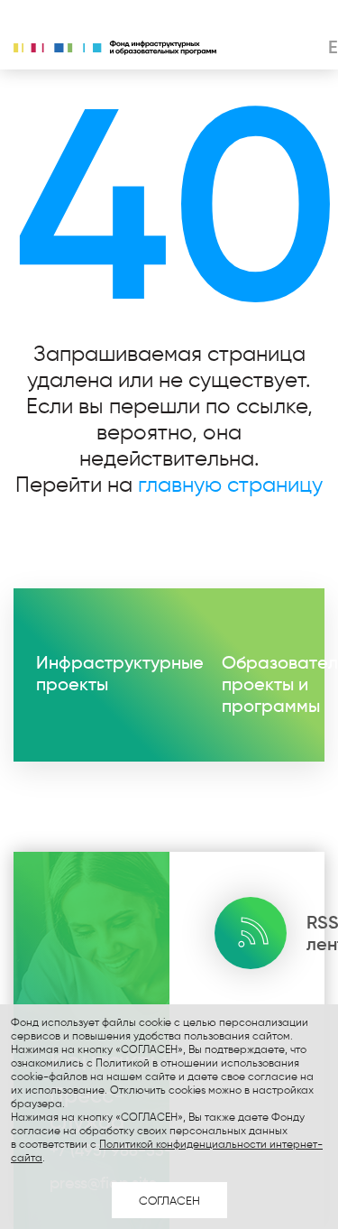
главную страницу (230, 484)
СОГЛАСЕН (169, 1200)
